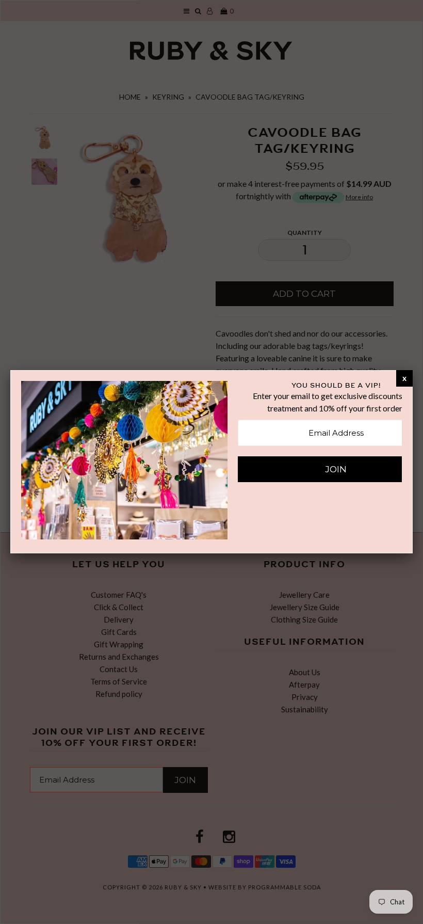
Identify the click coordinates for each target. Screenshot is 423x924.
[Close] (404, 378)
